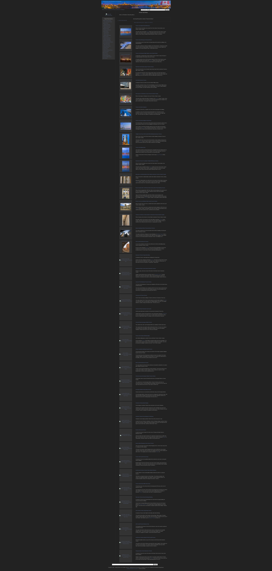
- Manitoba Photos (106, 28)
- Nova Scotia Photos (106, 43)
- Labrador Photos (106, 47)
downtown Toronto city (143, 504)
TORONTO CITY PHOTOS (148, 22)
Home (103, 9)
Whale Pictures (105, 52)
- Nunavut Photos (106, 51)
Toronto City (164, 313)
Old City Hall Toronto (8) (123, 20)
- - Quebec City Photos (106, 39)
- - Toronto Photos (106, 32)
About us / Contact (120, 9)
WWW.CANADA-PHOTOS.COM (139, 22)
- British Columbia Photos (107, 20)
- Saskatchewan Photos (107, 25)
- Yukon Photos (105, 48)
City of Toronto (159, 154)
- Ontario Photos (105, 31)
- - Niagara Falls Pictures (107, 35)
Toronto (147, 31)
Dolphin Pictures (105, 54)
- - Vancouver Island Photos (107, 21)
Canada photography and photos (132, 568)
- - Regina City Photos (106, 27)
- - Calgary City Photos (106, 24)
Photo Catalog (108, 9)
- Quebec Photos (105, 36)
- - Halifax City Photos (106, 44)
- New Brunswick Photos (107, 40)
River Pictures (105, 58)
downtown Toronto (160, 234)
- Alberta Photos (105, 23)
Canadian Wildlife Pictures (107, 56)
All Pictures (114, 9)
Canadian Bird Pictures (106, 55)
